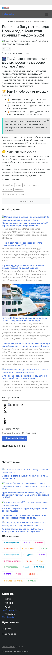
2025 (26, 567)
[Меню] (46, 14)
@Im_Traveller (8, 617)
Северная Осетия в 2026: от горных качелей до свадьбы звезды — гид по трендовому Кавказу (26, 344)
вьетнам (8, 189)
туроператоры (11, 567)
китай (40, 561)
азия (19, 185)
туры (28, 185)
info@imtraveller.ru (11, 610)
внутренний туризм (14, 581)
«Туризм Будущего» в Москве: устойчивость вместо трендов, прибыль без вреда (24, 266)
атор (42, 555)
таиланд (37, 185)
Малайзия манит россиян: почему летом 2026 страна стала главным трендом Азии (25, 224)
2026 (27, 543)
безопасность (30, 548)
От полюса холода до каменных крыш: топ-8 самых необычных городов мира (24, 377)
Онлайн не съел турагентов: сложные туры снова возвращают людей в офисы (24, 516)
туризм (29, 554)
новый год (9, 185)
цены (29, 561)
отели (8, 574)
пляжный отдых (13, 561)
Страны (6, 49)
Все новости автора (16, 438)
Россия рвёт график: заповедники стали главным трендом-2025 (22, 244)
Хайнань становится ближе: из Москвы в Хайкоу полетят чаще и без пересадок (22, 530)
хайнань (19, 189)
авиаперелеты (12, 555)
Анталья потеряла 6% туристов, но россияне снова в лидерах (24, 509)
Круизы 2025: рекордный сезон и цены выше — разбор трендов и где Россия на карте (26, 319)
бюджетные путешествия (16, 194)
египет (39, 543)
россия (34, 574)
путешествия (11, 548)
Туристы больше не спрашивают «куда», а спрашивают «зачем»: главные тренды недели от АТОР (25, 495)
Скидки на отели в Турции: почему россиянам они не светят (25, 477)
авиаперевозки (12, 543)
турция (32, 581)
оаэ (19, 574)
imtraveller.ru (8, 646)
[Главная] (3, 21)
